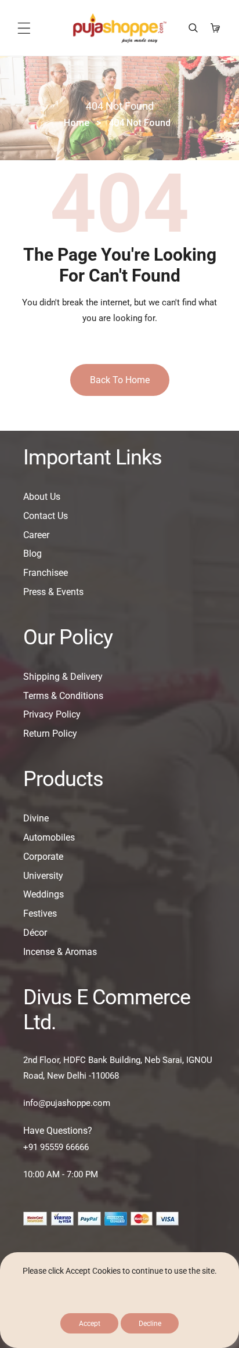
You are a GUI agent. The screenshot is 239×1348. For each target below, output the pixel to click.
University (43, 875)
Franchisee (45, 572)
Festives (40, 913)
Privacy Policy (52, 714)
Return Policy (50, 733)
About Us (41, 496)
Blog (32, 553)
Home (76, 122)
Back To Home (120, 379)
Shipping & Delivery (63, 676)
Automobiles (49, 837)
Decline (150, 1324)
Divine (36, 818)
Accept (89, 1324)
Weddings (43, 894)
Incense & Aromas (60, 951)
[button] (24, 28)
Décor (35, 932)
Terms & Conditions (63, 695)
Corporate (43, 856)
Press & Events (53, 591)
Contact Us (45, 515)
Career (36, 534)
